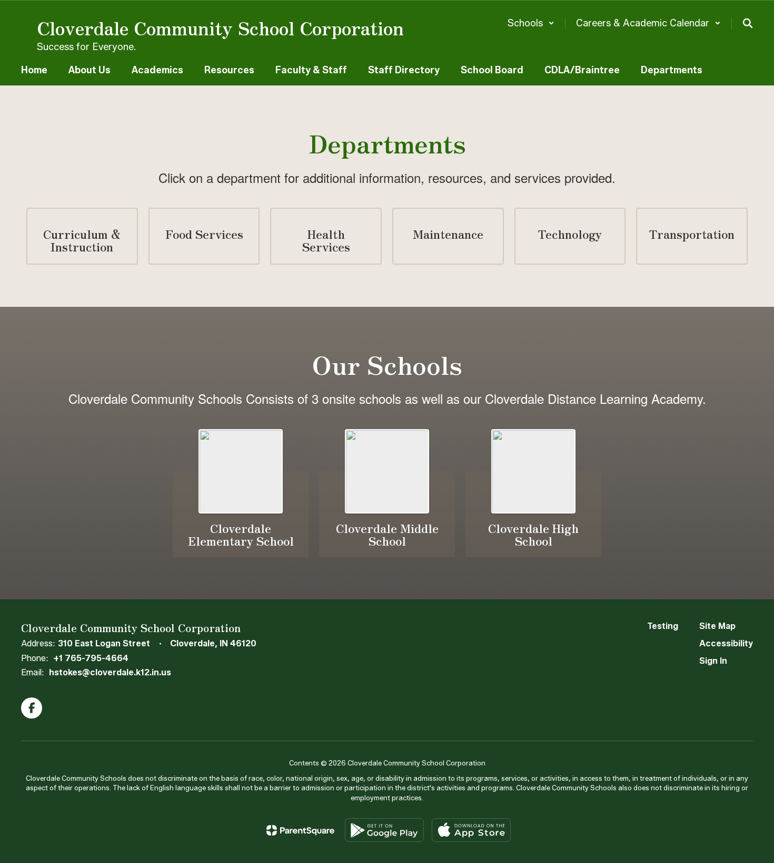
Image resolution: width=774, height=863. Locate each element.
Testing (662, 626)
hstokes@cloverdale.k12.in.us (110, 672)
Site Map (717, 626)
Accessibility (726, 643)
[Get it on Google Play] (384, 830)
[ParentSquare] (300, 830)
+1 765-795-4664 (90, 658)
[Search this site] (747, 23)
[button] (531, 23)
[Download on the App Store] (471, 830)
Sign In (713, 661)
